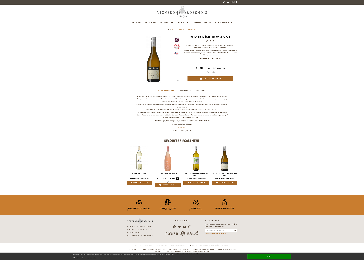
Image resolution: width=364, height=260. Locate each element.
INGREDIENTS (182, 127)
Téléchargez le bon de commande (215, 233)
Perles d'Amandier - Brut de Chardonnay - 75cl (224, 174)
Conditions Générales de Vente (178, 245)
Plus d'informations (166, 91)
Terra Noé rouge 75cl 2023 (168, 173)
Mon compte (138, 245)
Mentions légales (161, 245)
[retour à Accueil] (168, 30)
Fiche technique (185, 91)
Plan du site (225, 245)
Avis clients (201, 91)
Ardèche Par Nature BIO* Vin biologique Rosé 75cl (139, 174)
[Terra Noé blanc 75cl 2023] (196, 158)
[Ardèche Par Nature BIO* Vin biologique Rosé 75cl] (139, 158)
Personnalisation (91, 258)
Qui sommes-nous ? (196, 245)
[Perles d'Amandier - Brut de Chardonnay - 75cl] (225, 158)
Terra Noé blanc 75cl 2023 (196, 173)
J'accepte (269, 256)
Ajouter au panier (140, 185)
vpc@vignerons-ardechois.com (142, 235)
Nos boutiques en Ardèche (211, 245)
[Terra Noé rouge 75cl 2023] (168, 158)
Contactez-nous (149, 245)
